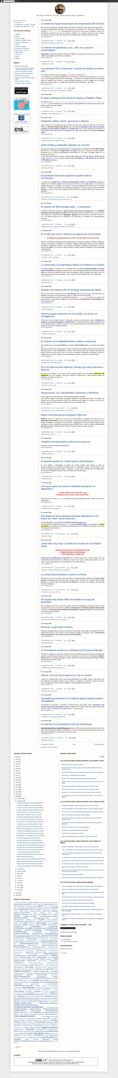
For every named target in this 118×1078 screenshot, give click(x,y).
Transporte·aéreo (53, 1035)
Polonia (39, 1018)
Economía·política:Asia (19, 935)
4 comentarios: (59, 40)
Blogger (78, 1051)
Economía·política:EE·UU (33, 935)
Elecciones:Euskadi (19, 945)
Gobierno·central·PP (22, 971)
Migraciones (21, 996)
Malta (15, 994)
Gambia (43, 969)
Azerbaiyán (21, 907)
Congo (54, 226)
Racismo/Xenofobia (35, 1027)
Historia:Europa (57, 569)
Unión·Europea (58, 362)
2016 (17, 778)
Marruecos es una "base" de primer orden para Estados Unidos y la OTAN (81, 792)
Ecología (43, 925)
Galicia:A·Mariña (31, 960)
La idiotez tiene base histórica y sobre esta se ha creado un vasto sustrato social (83, 857)
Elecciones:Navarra (53, 948)
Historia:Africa (54, 973)
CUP (49, 923)
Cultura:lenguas (41, 923)
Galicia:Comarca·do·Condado (20, 964)
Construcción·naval (19, 919)
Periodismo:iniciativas (35, 1009)
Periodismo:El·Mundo (52, 1007)
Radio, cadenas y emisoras (22, 81)
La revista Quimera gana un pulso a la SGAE (64, 574)
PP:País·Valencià (40, 1022)
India (34, 978)
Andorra (56, 904)
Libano (20, 989)
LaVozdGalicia (54, 988)
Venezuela (45, 1039)
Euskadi (55, 957)
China (34, 914)
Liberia (25, 989)
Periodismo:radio (18, 1012)
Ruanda (68, 226)
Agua (32, 904)
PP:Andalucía (54, 1018)
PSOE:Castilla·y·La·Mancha (30, 1024)
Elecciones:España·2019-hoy (50, 943)
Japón (30, 980)
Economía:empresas (51, 930)
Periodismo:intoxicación (50, 1009)
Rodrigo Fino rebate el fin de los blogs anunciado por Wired (71, 290)
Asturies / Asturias (20, 38)
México (15, 996)
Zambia (56, 1041)
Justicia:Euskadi (43, 982)
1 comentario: (58, 165)
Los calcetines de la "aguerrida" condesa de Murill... (30, 807)
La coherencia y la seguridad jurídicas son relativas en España (72, 265)
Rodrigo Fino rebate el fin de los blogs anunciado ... (30, 826)
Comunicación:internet (21, 918)
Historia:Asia (29, 974)
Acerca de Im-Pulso (20, 20)
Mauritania (47, 994)
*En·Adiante (16, 902)
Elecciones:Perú (29, 950)
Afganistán (50, 453)
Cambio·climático (54, 909)
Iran (53, 978)
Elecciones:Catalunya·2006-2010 (49, 940)
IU (48, 63)
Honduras (55, 976)
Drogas (38, 924)
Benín (44, 907)
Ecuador (51, 936)
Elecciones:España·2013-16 (29, 943)
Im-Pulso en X (19, 22)
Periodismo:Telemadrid (28, 1012)
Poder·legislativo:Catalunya (37, 1014)
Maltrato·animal (21, 994)
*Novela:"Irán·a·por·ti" (45, 902)
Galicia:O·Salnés (45, 965)
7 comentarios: (59, 432)
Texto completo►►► (46, 36)
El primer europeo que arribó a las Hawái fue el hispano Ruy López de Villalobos (82, 772)
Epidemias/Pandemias (25, 957)
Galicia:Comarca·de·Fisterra (35, 962)
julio (18, 876)
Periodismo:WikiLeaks (49, 1012)
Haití (44, 973)
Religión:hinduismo (18, 1029)
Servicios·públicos (28, 1033)
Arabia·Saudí (28, 906)
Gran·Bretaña (54, 971)
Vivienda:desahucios (53, 619)
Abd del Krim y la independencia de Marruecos (74, 775)
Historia (48, 973)
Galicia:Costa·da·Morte (19, 965)
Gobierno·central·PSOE (41, 971)
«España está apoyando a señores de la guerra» (66, 441)
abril (18, 883)
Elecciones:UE (29, 952)
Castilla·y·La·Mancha (35, 911)
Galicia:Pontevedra (18, 967)
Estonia (49, 957)
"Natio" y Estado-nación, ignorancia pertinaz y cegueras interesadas (79, 836)
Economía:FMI (38, 931)
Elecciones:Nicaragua (18, 950)
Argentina (40, 906)
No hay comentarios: (60, 197)
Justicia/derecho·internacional (55, 43)
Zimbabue (16, 1042)
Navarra (33, 998)
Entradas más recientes (47, 744)
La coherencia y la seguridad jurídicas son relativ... (30, 824)
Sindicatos (47, 1033)
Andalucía (17, 34)
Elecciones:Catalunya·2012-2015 (22, 942)
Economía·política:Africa (51, 933)
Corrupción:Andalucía (52, 919)
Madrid (51, 63)
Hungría (30, 978)
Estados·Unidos (41, 957)
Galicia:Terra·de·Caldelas (40, 967)
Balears (26, 907)
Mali (57, 993)
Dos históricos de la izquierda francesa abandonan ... (30, 847)
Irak (50, 978)
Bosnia (35, 909)
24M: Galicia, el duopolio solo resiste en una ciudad (75, 866)
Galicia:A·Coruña (19, 960)
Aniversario (21, 906)
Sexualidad (55, 257)
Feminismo (24, 959)
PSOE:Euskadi (17, 1025)
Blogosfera (51, 309)
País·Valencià (17, 1000)
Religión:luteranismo (52, 1029)
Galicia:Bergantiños (19, 962)
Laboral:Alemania (53, 985)
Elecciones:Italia (26, 948)
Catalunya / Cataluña (20, 46)
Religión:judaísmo (40, 1029)
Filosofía (29, 959)
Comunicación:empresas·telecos (56, 410)
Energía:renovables (44, 955)
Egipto (56, 936)
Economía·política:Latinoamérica (39, 936)
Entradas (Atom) (52, 747)
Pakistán (30, 1000)
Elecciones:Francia (33, 945)
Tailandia (30, 1035)
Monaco (42, 996)
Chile (31, 914)
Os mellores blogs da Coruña (69, 941)
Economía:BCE (18, 930)
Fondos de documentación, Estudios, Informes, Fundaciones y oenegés (25, 68)
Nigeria (46, 998)
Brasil (39, 909)
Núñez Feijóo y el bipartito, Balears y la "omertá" (65, 145)
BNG (27, 909)
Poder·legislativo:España (54, 199)
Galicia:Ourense (54, 965)
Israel (63, 569)
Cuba (20, 923)
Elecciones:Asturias (43, 938)
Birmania (50, 642)
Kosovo (44, 985)
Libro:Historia (37, 991)
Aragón (17, 36)
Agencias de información (21, 66)
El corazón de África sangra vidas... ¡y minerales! (65, 207)
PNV (21, 1014)
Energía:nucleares (32, 955)
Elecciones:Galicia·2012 (21, 947)
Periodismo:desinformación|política (57, 90)
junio (18, 878)
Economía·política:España (54, 716)
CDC (35, 912)
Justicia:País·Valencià (52, 984)
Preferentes (50, 1022)
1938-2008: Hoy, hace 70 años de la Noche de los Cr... (31, 849)
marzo (19, 885)
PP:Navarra (31, 1022)
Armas (45, 906)
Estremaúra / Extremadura (22, 48)
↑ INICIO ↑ (18, 1047)
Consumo (28, 919)
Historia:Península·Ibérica (22, 976)
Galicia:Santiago (29, 967)
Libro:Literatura (54, 991)
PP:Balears (16, 1020)
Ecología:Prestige (53, 926)
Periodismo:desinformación (22, 1003)
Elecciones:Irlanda (18, 948)
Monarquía (51, 740)
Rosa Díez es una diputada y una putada (72, 833)
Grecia (15, 973)
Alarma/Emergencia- (38, 904)
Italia (24, 980)
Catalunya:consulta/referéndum (22, 912)
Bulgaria (43, 909)
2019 (17, 770)
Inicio (74, 744)
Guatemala (20, 973)
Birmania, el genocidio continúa (57, 627)
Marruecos (31, 995)
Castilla (17, 44)
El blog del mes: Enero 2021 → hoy (24, 26)
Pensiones (16, 1001)
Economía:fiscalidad (20, 931)
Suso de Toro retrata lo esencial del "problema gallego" (76, 815)
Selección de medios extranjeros (23, 71)
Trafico (46, 1035)
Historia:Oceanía (54, 974)
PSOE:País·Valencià (18, 1027)
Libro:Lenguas (45, 991)
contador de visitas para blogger (68, 932)
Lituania (37, 993)
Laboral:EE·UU (17, 988)
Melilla (51, 994)
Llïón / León (18, 54)
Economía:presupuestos (21, 933)
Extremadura (17, 959)
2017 (17, 775)
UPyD (56, 1037)
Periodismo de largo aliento (22, 75)
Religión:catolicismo (60, 140)
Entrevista (16, 957)
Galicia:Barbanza (53, 960)
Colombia (17, 916)
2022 (17, 764)
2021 (17, 766)
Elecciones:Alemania (19, 938)
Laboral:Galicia (40, 988)
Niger (42, 998)
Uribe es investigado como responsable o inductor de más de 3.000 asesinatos (82, 808)
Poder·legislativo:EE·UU (51, 1014)
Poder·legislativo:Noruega (19, 1018)
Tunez (26, 1037)
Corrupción (41, 919)
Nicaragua (38, 998)
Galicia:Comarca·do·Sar (52, 964)
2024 (17, 759)
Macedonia (47, 993)
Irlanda (56, 978)
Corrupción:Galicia (18, 921)
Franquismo (49, 959)
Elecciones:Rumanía (53, 950)
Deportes (25, 925)
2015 (17, 780)
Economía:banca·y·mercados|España (46, 928)
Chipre (39, 914)
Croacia (16, 923)
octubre (19, 869)
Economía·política (37, 933)
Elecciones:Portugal (41, 950)
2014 (17, 782)
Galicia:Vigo (38, 969)
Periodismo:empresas (21, 1009)
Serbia (20, 1033)
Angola (15, 906)
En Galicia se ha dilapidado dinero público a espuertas (68, 341)
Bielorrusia (48, 907)
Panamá (40, 1000)
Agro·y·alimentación (25, 904)
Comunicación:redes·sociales (41, 918)
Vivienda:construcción (21, 1041)
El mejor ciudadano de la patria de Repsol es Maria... (30, 810)
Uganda (72, 226)
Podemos (26, 1014)
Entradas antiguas (99, 744)
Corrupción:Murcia (39, 921)
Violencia (67, 569)
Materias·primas (61, 226)
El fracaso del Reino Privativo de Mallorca (73, 764)
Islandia (16, 980)
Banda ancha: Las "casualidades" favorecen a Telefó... (31, 835)
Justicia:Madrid (18, 984)
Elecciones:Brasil (32, 940)
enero (18, 890)
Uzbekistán (35, 1039)
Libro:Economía (19, 991)
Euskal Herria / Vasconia (21, 50)
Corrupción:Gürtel (28, 921)
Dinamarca (31, 924)
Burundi (50, 226)
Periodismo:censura (43, 1001)
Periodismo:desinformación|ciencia (48, 1003)
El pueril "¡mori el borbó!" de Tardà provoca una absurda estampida (79, 778)
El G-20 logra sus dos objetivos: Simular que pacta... (30, 833)
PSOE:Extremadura (28, 1025)
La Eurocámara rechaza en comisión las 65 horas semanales (72, 650)
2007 (17, 893)
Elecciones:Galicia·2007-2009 (50, 945)
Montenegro (55, 996)
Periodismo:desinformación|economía (26, 1005)
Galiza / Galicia (19, 52)
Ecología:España (18, 926)
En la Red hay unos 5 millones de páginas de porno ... (31, 821)
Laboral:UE (51, 667)
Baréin (36, 907)
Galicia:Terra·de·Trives (30, 969)
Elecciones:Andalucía (31, 938)
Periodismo (23, 1001)
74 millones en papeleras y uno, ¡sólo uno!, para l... (30, 805)
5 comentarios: (59, 280)
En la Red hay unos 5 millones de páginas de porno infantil (71, 234)
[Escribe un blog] (70, 41)
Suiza (20, 1035)
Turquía (30, 1037)
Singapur (53, 1033)
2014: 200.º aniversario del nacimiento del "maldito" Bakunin (77, 900)
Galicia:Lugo (38, 965)
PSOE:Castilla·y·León (43, 1024)
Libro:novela (16, 993)
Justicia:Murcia (34, 984)
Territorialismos (38, 1035)
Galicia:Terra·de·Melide (53, 967)
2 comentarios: (59, 61)
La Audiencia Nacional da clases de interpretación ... (30, 803)
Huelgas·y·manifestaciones (21, 978)
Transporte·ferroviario (19, 1037)
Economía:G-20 (52, 385)
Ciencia (44, 914)
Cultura (25, 923)
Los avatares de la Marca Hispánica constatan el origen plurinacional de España (83, 860)
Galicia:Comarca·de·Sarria (52, 962)
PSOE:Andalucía (18, 1024)
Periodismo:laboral (20, 1011)
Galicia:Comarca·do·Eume (37, 964)
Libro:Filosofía (29, 991)
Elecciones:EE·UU (52, 691)
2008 (17, 796)
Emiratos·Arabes (17, 953)
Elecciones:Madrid (35, 948)
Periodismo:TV (52, 333)
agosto (19, 873)
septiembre (20, 871)
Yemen (52, 1041)
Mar (26, 995)
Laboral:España (28, 988)
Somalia (16, 1035)
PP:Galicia (50, 168)
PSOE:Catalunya (53, 1024)
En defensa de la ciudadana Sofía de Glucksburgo (66, 724)
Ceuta (49, 912)
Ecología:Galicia (35, 926)
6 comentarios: (59, 88)
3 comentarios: (59, 383)
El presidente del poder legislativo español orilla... (29, 817)
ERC (34, 957)
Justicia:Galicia (53, 982)
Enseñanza (51, 140)
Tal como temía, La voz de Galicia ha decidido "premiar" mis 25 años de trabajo (82, 811)
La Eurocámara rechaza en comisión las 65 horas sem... (31, 859)
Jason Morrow (60, 1051)
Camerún (16, 911)
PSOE (63, 716)
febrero (19, 887)
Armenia (50, 906)
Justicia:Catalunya (25, 982)
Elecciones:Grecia (53, 947)
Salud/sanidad (53, 1031)
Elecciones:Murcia (45, 948)
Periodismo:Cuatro (54, 1001)
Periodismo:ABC (32, 1001)
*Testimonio (55, 902)
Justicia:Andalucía (45, 980)
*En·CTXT (22, 902)
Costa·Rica (55, 921)
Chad (56, 912)
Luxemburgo (42, 993)
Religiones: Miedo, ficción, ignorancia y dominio (65, 121)
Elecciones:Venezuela (41, 952)
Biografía (55, 907)
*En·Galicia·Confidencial (32, 902)
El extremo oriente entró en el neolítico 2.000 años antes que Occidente (80, 789)
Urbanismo (17, 1039)
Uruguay (27, 1039)
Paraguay (55, 1000)
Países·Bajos (24, 1000)
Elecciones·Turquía (53, 952)
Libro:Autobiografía (37, 989)
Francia (50, 536)
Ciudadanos (55, 914)
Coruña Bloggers (66, 939)
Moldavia (37, 996)
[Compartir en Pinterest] (74, 41)
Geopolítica (57, 508)
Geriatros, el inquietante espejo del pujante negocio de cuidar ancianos (80, 786)
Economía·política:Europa (22, 937)
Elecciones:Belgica (53, 938)
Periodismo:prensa (52, 1011)
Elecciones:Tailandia (18, 952)
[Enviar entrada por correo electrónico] (65, 40)
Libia (29, 989)
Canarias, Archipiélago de (21, 42)
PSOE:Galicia (38, 1025)
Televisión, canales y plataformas (24, 83)
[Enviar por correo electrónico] (68, 41)
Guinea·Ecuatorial (38, 973)
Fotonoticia (36, 959)
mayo (18, 880)
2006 (17, 895)
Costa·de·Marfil (48, 921)
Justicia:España (35, 982)
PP (61, 113)
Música (19, 998)
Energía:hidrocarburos (54, 113)
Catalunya (54, 911)
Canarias (26, 911)
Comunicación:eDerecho (54, 592)
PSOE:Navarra (54, 1025)
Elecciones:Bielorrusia (19, 940)
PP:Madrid (69, 90)
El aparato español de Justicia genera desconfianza (67, 461)
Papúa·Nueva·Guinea (47, 1000)
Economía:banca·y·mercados (23, 928)
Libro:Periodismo (23, 993)
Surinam (25, 1035)
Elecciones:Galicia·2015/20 (39, 947)
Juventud (37, 985)
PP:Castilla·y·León (37, 1020)
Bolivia (31, 909)
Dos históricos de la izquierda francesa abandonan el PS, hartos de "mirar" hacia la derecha (70, 517)
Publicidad (26, 1027)
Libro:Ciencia (55, 989)
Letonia (15, 989)
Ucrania (34, 1037)
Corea (34, 919)
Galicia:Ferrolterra (29, 965)
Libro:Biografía (46, 989)
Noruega (50, 998)
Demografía (55, 923)
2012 (17, 787)
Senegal (16, 1033)
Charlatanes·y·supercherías (21, 914)
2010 (17, 792)
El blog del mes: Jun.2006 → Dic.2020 (25, 24)
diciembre (19, 798)
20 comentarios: (59, 737)
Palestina (36, 1000)
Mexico (56, 994)
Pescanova (16, 1014)
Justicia (50, 282)
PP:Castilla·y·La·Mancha (25, 1020)
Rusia (36, 1031)
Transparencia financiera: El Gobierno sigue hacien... (30, 863)
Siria (57, 1033)
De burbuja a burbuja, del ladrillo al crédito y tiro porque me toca (78, 906)
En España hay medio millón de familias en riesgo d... (31, 854)
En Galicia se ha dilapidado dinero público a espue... (30, 831)
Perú (56, 1012)
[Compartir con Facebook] (73, 41)
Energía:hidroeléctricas (20, 955)
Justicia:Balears (17, 982)
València (17, 58)
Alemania (50, 569)
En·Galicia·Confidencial (32, 953)
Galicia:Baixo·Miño (42, 960)
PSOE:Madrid (47, 1025)
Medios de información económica (24, 73)
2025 (17, 757)
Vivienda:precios (63, 619)
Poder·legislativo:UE (60, 667)
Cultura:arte (32, 923)
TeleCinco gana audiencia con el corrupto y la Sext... (30, 828)
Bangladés (31, 907)
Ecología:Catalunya (53, 924)
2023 (17, 761)
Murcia (17, 56)
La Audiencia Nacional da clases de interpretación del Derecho (72, 23)
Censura (42, 912)
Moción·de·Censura (29, 996)
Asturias (16, 907)
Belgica (40, 907)
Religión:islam (29, 1029)
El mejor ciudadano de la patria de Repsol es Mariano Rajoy (71, 98)
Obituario (55, 998)
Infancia (50, 257)
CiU (49, 914)
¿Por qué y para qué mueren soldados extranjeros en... (31, 845)
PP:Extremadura (46, 1020)
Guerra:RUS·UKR (28, 973)
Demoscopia (17, 924)
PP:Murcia (24, 1022)
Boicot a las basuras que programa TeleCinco (64, 415)
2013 (17, 785)
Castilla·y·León (46, 911)
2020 (17, 768)
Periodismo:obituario (35, 1010)
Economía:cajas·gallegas (33, 930)
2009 (17, 794)
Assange (55, 906)
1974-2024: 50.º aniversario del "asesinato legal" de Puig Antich (78, 903)
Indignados (39, 978)
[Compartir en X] (71, 41)
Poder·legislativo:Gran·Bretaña (50, 1016)
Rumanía (32, 1031)
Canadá (21, 911)
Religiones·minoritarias (19, 1031)
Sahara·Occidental (43, 1031)
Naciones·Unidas (25, 998)
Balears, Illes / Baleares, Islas (23, 40)
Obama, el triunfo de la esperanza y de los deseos (66, 675)
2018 (17, 773)
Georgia (56, 969)
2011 (17, 789)
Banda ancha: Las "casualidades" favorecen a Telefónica (69, 393)
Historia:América (18, 974)
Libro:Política (31, 993)
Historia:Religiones (41, 976)
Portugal (44, 1018)
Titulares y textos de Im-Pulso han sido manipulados (75, 827)
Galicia (55, 959)
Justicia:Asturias (54, 980)
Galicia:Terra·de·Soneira (19, 969)
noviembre (20, 801)
